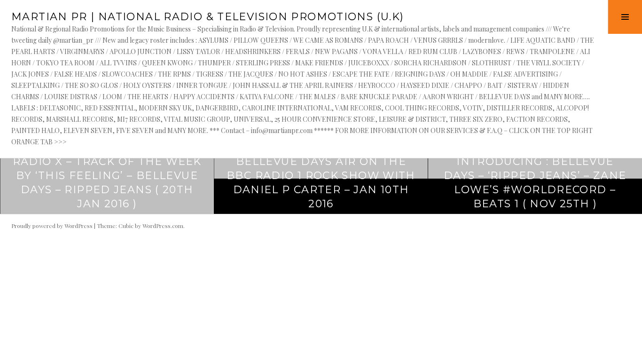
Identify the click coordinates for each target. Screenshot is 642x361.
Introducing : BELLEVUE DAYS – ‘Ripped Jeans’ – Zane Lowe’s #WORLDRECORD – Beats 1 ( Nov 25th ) (535, 182)
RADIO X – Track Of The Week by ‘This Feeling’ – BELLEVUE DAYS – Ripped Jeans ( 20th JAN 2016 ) (107, 182)
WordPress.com (162, 225)
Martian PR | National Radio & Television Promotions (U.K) (207, 16)
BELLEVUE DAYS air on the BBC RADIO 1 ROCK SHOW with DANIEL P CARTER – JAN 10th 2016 (321, 182)
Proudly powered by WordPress (52, 225)
